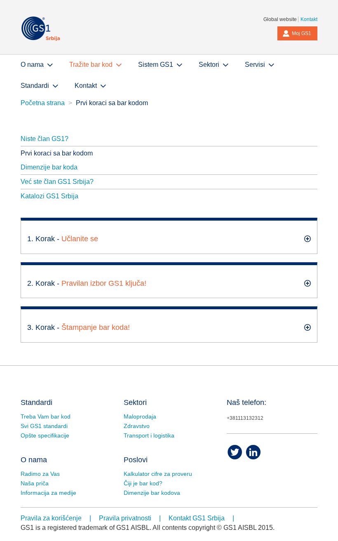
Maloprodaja (140, 416)
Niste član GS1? (44, 138)
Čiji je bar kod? (143, 483)
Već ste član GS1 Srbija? (57, 181)
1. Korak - (62, 238)
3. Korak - (78, 327)
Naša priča (35, 483)
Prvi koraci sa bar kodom (57, 153)
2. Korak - (86, 283)
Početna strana (43, 102)
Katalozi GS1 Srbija (49, 196)
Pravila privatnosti (125, 518)
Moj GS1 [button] (301, 33)
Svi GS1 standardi (44, 426)
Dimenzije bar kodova (152, 492)
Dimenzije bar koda (49, 167)
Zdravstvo (137, 426)
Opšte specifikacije (45, 435)
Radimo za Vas (40, 473)
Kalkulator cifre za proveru (158, 473)
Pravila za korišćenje (51, 518)
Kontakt (308, 19)
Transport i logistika (149, 435)
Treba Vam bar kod (45, 416)
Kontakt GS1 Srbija (197, 518)
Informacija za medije (48, 492)
